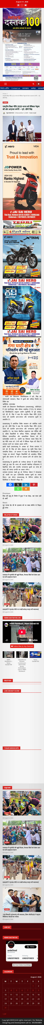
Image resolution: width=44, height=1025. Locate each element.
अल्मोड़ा (33, 88)
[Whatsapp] (18, 489)
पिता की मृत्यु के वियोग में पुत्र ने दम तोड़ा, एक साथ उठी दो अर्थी (22, 496)
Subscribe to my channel (23, 646)
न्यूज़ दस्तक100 (10, 113)
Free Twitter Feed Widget (23, 965)
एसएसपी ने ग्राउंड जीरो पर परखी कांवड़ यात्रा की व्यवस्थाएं (22, 594)
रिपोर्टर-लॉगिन (4, 88)
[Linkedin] (26, 485)
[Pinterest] (34, 485)
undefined (12, 950)
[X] (18, 485)
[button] (8, 659)
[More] (26, 489)
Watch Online (38, 84)
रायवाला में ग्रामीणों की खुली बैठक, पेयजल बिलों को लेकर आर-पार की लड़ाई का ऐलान (22, 560)
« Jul (4, 1014)
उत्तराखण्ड (25, 88)
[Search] (33, 84)
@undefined (11, 952)
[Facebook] (10, 485)
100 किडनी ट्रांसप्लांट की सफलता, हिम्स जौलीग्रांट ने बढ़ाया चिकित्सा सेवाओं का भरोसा (22, 899)
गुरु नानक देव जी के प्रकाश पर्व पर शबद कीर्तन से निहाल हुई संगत (22, 505)
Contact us (15, 88)
